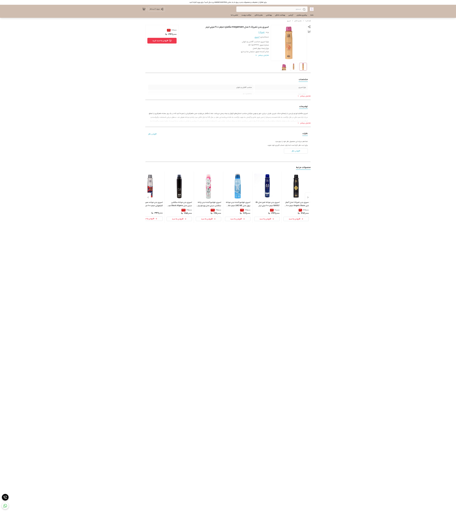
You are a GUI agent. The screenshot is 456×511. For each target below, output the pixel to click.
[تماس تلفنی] (5, 497)
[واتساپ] (5, 505)
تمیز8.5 (261, 32)
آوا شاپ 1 (308, 21)
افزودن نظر (152, 134)
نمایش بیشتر (305, 96)
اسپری (289, 21)
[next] (148, 197)
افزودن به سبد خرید (160, 40)
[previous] (308, 197)
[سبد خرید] (143, 9)
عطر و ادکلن (298, 21)
